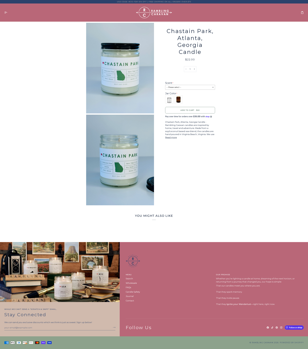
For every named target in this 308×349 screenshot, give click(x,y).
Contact (130, 300)
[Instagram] (281, 327)
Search (129, 278)
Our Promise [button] (223, 275)
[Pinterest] (277, 327)
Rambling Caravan (262, 343)
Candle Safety (133, 292)
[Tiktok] (272, 327)
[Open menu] (8, 12)
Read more (171, 137)
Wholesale (131, 283)
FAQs (128, 287)
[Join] (113, 327)
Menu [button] (129, 275)
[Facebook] (268, 327)
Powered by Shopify (292, 343)
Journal (130, 296)
